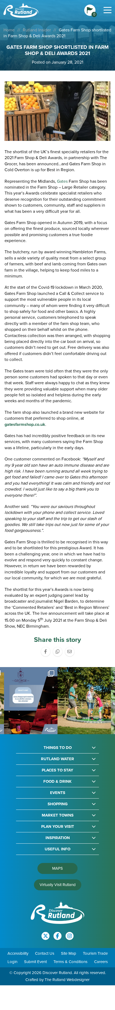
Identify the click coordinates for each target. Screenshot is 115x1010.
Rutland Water (57, 759)
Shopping (58, 804)
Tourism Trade (95, 953)
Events (57, 793)
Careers (101, 962)
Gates (62, 181)
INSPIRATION (57, 838)
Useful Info (57, 849)
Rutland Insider (37, 30)
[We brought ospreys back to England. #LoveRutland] (86, 700)
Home (9, 30)
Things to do (58, 748)
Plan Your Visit (57, 826)
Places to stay (57, 770)
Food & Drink (57, 781)
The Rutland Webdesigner (67, 980)
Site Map (68, 953)
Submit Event (35, 962)
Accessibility (17, 953)
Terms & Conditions (70, 962)
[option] (32, 700)
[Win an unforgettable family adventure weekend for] (32, 700)
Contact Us (44, 953)
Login (12, 962)
